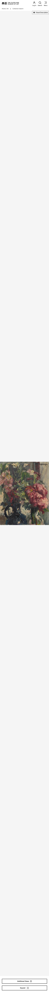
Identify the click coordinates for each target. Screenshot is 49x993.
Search (40, 5)
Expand (22, 988)
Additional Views (23, 981)
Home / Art (5, 8)
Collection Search (17, 8)
